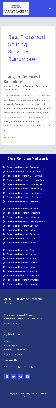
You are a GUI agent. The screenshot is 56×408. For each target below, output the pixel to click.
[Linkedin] (27, 376)
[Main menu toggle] (50, 8)
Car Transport (11, 345)
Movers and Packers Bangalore (19, 86)
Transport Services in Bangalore (23, 78)
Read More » (10, 137)
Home (7, 341)
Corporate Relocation (14, 349)
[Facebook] (6, 376)
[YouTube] (20, 376)
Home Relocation (13, 354)
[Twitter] (13, 376)
